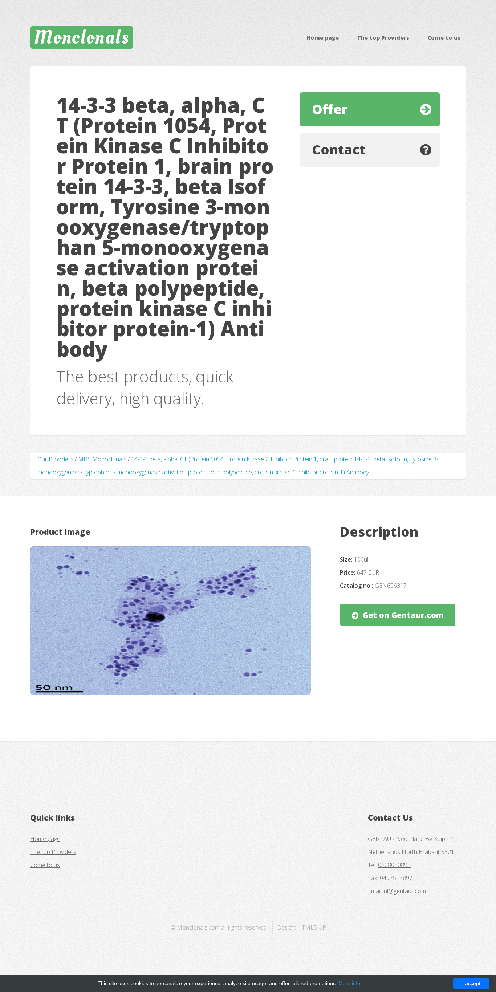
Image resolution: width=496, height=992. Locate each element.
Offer (330, 109)
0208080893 (394, 865)
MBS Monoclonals (102, 459)
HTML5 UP (311, 927)
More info (349, 983)
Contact (339, 149)
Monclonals (81, 37)
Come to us (444, 37)
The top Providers (383, 37)
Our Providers (55, 459)
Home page (322, 37)
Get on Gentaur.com (403, 615)
